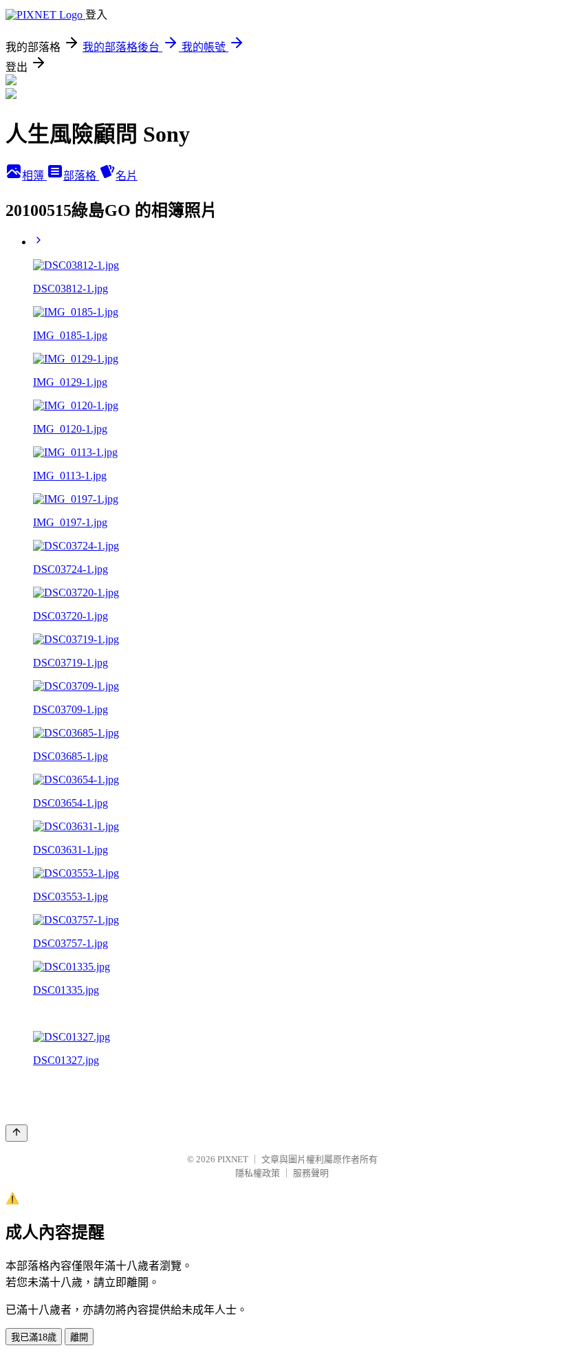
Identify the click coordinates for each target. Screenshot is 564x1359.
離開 (79, 1337)
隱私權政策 (257, 1173)
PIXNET (232, 1159)
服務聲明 (311, 1173)
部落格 (81, 176)
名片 (127, 176)
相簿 (34, 176)
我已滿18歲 (33, 1337)
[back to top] (17, 1133)
